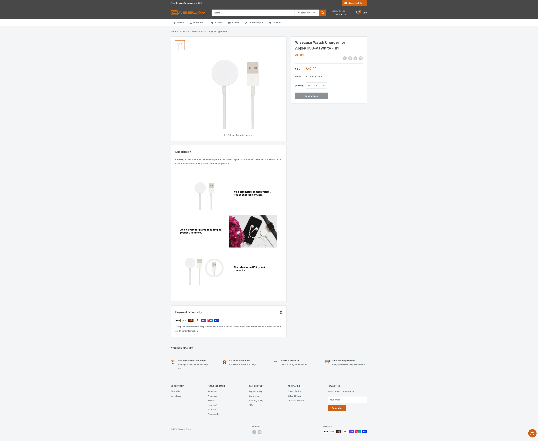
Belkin (210, 400)
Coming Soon (311, 96)
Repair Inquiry (255, 391)
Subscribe (337, 408)
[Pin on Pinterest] (350, 58)
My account (338, 14)
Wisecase (299, 55)
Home (173, 31)
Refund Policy (294, 395)
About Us (175, 391)
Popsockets (213, 414)
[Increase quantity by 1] (324, 85)
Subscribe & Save (356, 3)
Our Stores (176, 395)
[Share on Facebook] (345, 58)
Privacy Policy (294, 391)
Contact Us (254, 395)
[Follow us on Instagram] (260, 432)
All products (184, 31)
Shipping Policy (256, 400)
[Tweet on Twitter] (355, 58)
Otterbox (211, 409)
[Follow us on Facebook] (254, 432)
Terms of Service (295, 400)
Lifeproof (212, 405)
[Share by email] (361, 58)
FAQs (251, 405)
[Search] (322, 13)
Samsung (212, 391)
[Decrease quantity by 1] (309, 85)
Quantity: (299, 85)
